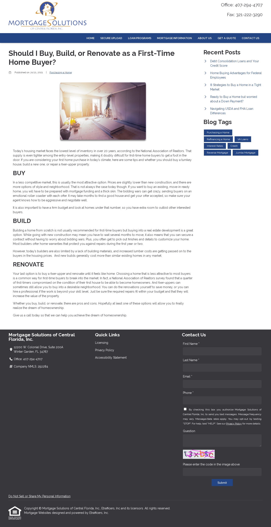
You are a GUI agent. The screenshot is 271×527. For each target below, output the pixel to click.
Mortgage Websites (38, 512)
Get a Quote (227, 38)
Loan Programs (139, 38)
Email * (187, 376)
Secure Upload (111, 38)
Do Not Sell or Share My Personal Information (39, 496)
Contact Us (250, 38)
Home (90, 38)
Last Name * (191, 360)
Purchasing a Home (61, 72)
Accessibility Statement (111, 357)
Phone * (188, 393)
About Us (205, 38)
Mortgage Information (174, 38)
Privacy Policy (104, 350)
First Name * (191, 343)
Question (189, 431)
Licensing (101, 342)
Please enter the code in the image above (211, 464)
